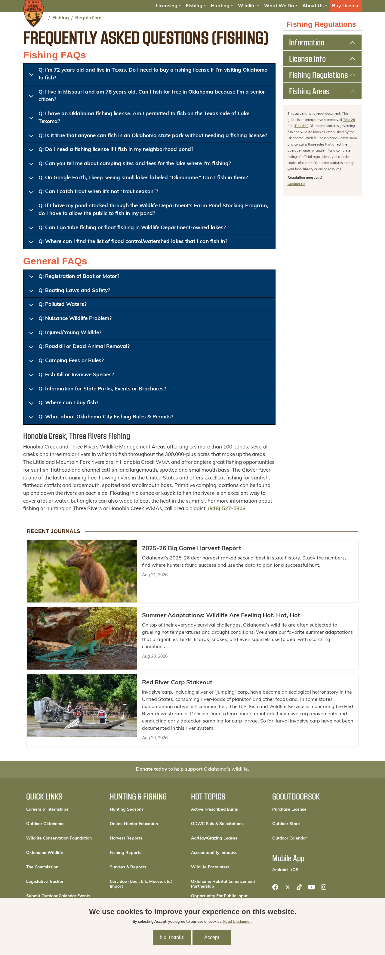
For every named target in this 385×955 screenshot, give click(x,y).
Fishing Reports (125, 853)
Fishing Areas (309, 91)
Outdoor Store (306, 824)
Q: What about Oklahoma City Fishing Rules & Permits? (105, 417)
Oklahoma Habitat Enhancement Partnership (223, 884)
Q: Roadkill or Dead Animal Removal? (84, 346)
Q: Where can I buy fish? (68, 402)
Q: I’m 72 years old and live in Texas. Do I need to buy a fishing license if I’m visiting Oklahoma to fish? (153, 74)
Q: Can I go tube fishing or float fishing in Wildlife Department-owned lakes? (132, 227)
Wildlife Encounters (210, 867)
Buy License (345, 6)
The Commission (42, 867)
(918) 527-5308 (226, 508)
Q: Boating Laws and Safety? (74, 290)
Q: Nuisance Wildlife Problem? (75, 318)
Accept (211, 937)
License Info (307, 58)
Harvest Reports (126, 838)
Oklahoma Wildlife (44, 853)
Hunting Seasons (126, 810)
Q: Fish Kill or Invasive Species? (76, 374)
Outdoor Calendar (308, 838)
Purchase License (308, 809)
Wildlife (247, 6)
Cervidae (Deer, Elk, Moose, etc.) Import (141, 884)
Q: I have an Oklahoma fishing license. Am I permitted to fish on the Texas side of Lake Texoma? (143, 117)
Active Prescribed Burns (214, 810)
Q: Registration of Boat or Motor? (78, 276)
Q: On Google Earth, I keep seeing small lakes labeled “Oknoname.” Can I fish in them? (143, 177)
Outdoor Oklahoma (44, 824)
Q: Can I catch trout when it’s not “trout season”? (98, 191)
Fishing (194, 6)
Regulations (89, 18)
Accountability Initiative (214, 853)
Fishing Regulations (318, 74)
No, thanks (172, 937)
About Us (313, 6)
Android (280, 870)
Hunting (220, 6)
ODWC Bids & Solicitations (217, 824)
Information (307, 42)
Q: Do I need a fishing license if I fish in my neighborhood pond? (115, 149)
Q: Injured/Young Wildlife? (69, 332)
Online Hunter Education (134, 824)
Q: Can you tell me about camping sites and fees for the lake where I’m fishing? (134, 163)
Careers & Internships (47, 810)
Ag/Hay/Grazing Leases (214, 838)
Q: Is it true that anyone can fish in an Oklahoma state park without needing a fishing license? (152, 135)
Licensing (166, 6)
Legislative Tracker (44, 882)
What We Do (279, 6)
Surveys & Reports (128, 867)
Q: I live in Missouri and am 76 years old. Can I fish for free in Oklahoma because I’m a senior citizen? (151, 96)
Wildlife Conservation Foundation (59, 838)
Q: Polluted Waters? (62, 304)
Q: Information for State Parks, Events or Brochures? (102, 389)
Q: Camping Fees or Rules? (71, 360)
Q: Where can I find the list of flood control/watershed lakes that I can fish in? (132, 241)
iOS (294, 870)
